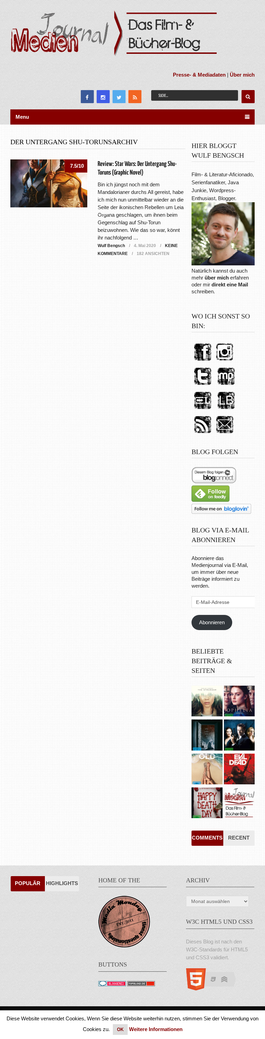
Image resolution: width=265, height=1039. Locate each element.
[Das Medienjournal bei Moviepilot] (226, 385)
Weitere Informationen (156, 1029)
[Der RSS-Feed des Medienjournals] (203, 434)
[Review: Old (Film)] (207, 770)
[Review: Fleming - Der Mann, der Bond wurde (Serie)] (239, 735)
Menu (22, 117)
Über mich (242, 75)
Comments (207, 838)
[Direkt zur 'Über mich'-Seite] (223, 263)
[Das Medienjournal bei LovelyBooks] (226, 409)
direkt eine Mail (230, 284)
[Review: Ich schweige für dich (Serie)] (207, 702)
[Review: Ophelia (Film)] (239, 702)
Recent (238, 838)
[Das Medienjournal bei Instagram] (225, 361)
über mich (217, 278)
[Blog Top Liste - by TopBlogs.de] (141, 984)
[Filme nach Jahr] (239, 803)
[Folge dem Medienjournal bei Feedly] (210, 500)
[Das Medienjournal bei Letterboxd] (203, 409)
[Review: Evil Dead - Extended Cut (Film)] (239, 770)
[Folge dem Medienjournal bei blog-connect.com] (214, 481)
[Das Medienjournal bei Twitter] (203, 385)
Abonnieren (212, 622)
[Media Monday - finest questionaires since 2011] (124, 946)
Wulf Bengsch (111, 245)
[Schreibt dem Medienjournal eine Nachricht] (225, 434)
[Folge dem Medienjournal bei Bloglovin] (221, 512)
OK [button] (120, 1029)
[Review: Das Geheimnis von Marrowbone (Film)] (207, 735)
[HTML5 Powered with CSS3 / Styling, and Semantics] (214, 988)
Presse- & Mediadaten (199, 75)
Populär (27, 883)
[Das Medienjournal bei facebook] (203, 361)
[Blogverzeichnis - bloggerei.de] (112, 984)
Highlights (62, 883)
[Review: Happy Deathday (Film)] (207, 803)
